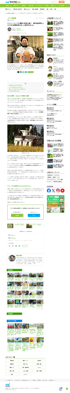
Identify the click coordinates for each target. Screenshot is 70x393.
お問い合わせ (44, 380)
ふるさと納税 (25, 370)
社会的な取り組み (22, 388)
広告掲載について (52, 380)
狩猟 (12, 374)
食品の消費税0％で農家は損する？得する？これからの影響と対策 (10, 297)
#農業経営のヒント (11, 240)
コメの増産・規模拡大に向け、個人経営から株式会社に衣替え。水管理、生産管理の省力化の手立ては (10, 288)
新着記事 (12, 360)
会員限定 (9, 18)
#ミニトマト (49, 181)
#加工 (28, 240)
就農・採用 (12, 370)
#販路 (31, 240)
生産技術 (39, 360)
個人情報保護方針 (36, 388)
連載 (47, 9)
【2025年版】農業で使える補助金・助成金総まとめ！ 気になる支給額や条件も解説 (25, 288)
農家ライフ (12, 367)
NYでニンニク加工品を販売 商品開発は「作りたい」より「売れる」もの (18, 297)
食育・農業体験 (25, 367)
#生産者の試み (50, 175)
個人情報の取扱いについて (26, 380)
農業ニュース (25, 360)
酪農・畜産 (39, 364)
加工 (22, 33)
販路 (25, 33)
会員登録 (62, 1)
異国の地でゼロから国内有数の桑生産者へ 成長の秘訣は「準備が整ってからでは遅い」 (10, 306)
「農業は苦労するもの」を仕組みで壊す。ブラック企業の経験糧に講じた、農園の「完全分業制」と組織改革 (32, 297)
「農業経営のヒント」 (23, 231)
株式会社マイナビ (8, 388)
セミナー (25, 374)
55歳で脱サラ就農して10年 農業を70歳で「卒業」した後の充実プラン (10, 279)
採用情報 (26, 388)
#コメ (21, 240)
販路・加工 (25, 364)
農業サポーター (8, 9)
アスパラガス (10, 33)
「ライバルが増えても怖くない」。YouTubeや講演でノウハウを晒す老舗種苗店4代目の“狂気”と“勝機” (18, 279)
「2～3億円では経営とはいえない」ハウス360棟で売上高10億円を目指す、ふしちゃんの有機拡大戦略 (39, 297)
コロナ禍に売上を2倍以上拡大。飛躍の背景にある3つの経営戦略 (18, 306)
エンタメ (39, 367)
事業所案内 (16, 388)
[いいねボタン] (8, 20)
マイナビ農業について (9, 380)
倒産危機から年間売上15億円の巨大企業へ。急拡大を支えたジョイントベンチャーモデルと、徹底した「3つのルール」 (39, 279)
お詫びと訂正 (17, 380)
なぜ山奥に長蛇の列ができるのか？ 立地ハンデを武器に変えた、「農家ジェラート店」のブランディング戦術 (18, 288)
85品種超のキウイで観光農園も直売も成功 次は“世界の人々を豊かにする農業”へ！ (39, 288)
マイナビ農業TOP (8, 13)
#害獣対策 (49, 177)
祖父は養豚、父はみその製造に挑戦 (15, 85)
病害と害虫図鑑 (35, 9)
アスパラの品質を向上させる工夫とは (15, 87)
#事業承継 (24, 240)
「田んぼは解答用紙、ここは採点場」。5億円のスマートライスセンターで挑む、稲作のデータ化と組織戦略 (25, 279)
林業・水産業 (39, 370)
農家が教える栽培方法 (18, 9)
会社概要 (12, 388)
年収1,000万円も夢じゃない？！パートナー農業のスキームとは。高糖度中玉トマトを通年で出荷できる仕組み (32, 279)
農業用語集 (42, 9)
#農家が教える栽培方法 (58, 181)
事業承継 (18, 33)
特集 (55, 9)
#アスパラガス (17, 240)
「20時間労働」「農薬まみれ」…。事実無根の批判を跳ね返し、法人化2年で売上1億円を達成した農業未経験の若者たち (32, 306)
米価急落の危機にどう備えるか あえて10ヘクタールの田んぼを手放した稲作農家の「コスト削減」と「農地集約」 (39, 306)
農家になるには (27, 9)
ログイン (54, 1)
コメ (14, 33)
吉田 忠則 (18, 28)
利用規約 (34, 380)
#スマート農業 (60, 179)
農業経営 (13, 13)
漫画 (51, 9)
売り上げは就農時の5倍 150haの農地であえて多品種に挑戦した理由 (25, 297)
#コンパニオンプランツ (51, 179)
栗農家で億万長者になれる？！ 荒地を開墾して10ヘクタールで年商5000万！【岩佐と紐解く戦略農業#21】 (25, 306)
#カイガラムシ (56, 175)
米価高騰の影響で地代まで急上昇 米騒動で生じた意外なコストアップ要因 (32, 288)
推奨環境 (39, 380)
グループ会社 (31, 388)
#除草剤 (54, 177)
